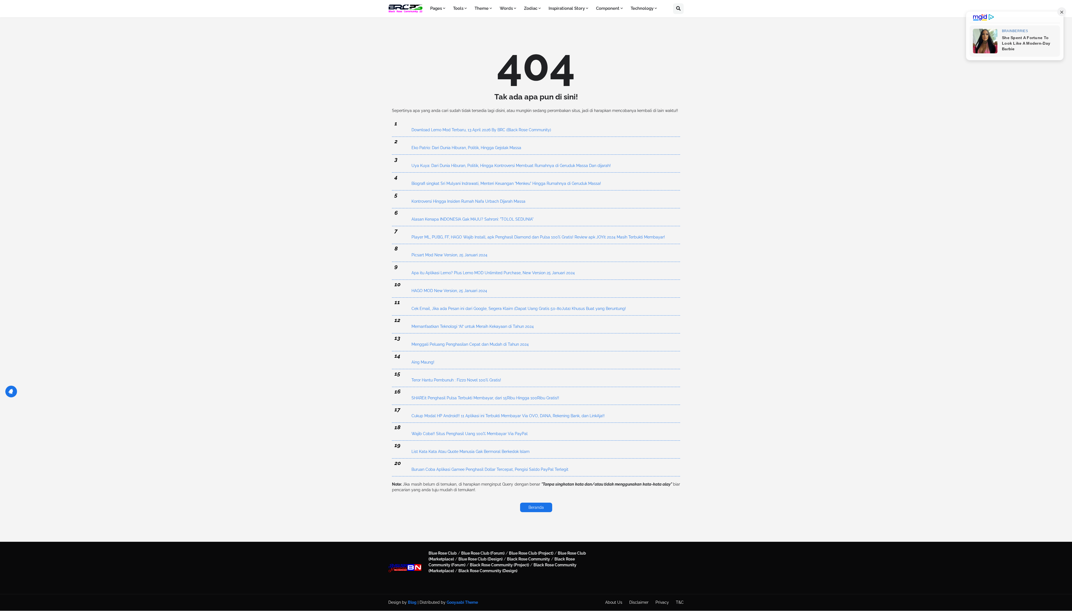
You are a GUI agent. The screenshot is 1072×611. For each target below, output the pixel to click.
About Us (613, 602)
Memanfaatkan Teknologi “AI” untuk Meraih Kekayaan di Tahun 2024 (472, 326)
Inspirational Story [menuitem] (567, 8)
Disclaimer (639, 602)
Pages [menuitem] (436, 8)
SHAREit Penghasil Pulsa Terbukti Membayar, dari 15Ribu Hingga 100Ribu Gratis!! (485, 398)
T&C (680, 602)
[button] (678, 8)
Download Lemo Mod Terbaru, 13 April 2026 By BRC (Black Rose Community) (481, 130)
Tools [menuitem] (458, 8)
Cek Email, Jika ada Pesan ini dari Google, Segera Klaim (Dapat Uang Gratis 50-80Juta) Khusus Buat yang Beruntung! (518, 308)
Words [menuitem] (506, 8)
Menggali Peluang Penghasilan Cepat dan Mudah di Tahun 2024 (470, 344)
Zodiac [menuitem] (530, 8)
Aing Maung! (422, 362)
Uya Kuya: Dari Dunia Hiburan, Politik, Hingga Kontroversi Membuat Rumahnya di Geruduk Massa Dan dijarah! (511, 165)
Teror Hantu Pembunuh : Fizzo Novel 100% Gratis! (456, 380)
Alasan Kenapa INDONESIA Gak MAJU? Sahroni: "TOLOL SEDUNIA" (472, 219)
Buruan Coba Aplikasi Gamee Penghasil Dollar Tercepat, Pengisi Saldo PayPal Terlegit (489, 469)
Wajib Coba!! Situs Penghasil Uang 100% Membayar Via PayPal (469, 433)
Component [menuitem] (607, 8)
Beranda (536, 507)
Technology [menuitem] (642, 8)
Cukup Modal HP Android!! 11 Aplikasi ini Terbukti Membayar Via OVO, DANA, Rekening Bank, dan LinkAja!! (508, 416)
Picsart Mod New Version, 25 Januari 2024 (449, 255)
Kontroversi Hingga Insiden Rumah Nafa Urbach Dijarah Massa (468, 201)
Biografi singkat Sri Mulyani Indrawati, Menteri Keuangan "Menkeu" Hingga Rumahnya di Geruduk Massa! (506, 183)
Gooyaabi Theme (462, 602)
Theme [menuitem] (482, 8)
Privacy (662, 602)
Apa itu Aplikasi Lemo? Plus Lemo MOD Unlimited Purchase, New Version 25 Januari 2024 (493, 273)
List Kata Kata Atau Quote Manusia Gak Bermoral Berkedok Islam (470, 451)
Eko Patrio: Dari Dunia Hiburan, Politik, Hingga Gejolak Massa (466, 147)
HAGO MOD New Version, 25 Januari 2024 (449, 290)
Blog (412, 602)
